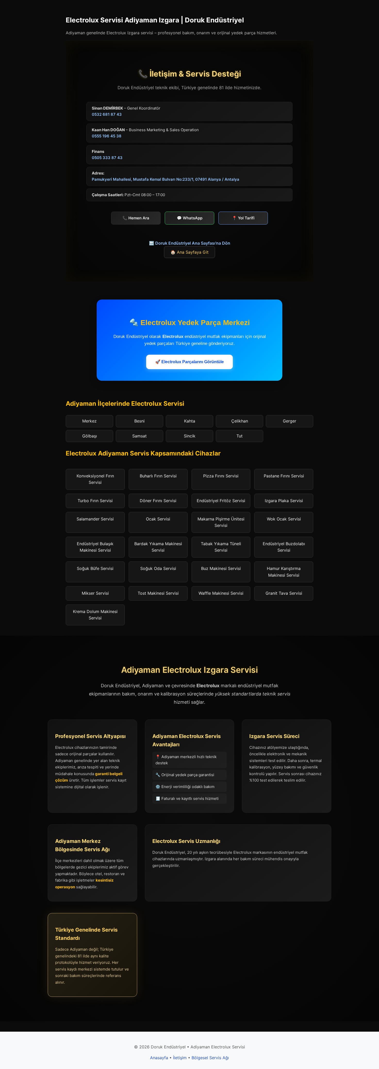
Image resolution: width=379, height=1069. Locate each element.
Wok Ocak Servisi (284, 518)
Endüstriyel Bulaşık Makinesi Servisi (95, 547)
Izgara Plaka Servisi (284, 500)
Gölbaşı (89, 435)
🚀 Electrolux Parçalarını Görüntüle (189, 362)
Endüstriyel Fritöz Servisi (221, 500)
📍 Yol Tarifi (243, 218)
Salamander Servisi (95, 518)
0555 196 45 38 (106, 136)
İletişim (180, 1057)
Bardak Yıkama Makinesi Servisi (158, 547)
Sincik (189, 435)
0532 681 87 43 (107, 114)
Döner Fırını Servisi (158, 500)
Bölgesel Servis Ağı (210, 1057)
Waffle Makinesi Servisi (221, 593)
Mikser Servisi (95, 593)
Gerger (289, 421)
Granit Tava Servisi (284, 593)
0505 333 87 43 (107, 157)
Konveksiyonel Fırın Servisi (95, 479)
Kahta (189, 421)
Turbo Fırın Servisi (95, 500)
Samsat (139, 435)
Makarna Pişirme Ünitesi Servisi (220, 522)
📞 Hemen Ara (135, 218)
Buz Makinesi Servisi (221, 568)
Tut (239, 435)
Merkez (89, 421)
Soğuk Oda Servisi (158, 568)
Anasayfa (159, 1057)
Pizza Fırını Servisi (220, 475)
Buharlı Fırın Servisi (158, 475)
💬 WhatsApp (189, 218)
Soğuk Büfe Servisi (95, 568)
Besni (139, 421)
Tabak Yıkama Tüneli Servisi (221, 547)
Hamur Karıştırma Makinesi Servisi (284, 572)
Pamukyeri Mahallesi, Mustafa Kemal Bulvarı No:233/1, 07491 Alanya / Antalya (165, 179)
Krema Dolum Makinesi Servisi (95, 615)
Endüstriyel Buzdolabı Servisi (284, 547)
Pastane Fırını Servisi (284, 475)
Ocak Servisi (158, 518)
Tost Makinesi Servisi (158, 593)
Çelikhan (239, 421)
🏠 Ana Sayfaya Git (189, 252)
